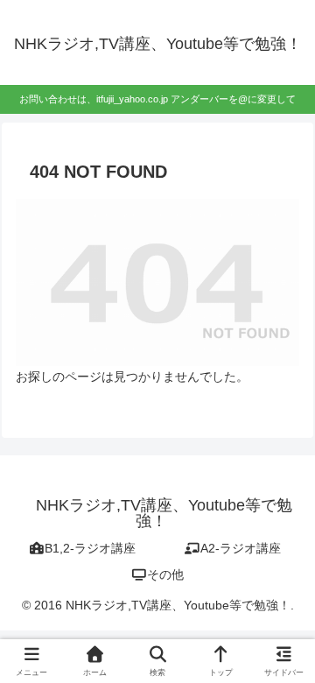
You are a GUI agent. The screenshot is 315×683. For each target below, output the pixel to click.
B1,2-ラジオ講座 (90, 548)
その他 (165, 574)
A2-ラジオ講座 (240, 548)
